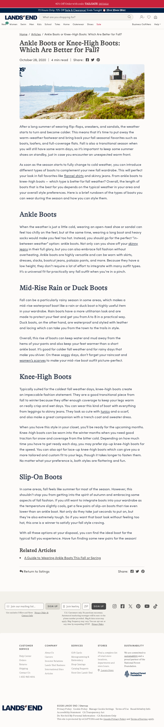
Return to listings (36, 571)
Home (24, 34)
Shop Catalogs (78, 664)
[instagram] (115, 607)
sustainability (131, 656)
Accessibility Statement (69, 712)
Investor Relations (54, 661)
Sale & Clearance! (75, 10)
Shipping (23, 668)
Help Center (25, 656)
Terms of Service (139, 719)
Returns (23, 664)
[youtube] (147, 607)
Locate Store (107, 670)
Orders (22, 660)
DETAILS (104, 4)
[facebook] (123, 607)
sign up (53, 606)
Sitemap (83, 705)
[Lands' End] (21, 17)
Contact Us (24, 672)
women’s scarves (33, 360)
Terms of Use (122, 709)
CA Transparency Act (93, 712)
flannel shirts (74, 175)
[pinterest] (138, 607)
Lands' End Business (55, 665)
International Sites (54, 669)
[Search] (129, 17)
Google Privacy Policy (114, 719)
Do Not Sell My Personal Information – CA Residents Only (86, 715)
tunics (105, 411)
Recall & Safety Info (140, 709)
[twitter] (130, 607)
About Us (49, 652)
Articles (36, 34)
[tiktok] (155, 607)
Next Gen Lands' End (82, 672)
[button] (141, 17)
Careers (49, 657)
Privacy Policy (98, 624)
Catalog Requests (79, 668)
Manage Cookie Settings (101, 709)
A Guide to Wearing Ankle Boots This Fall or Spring (62, 557)
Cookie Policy (80, 709)
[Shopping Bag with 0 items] (155, 17)
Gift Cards (76, 652)
